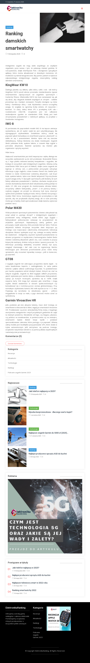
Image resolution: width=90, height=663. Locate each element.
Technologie (12, 363)
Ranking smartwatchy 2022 (24, 590)
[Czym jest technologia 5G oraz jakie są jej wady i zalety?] (45, 516)
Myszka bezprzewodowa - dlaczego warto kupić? (50, 412)
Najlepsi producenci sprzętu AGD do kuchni (48, 454)
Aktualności (12, 358)
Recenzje (11, 353)
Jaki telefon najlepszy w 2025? (42, 391)
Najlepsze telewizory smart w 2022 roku (30, 583)
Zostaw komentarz (15, 343)
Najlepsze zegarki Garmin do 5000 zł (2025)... (48, 433)
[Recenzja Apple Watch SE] (59, 619)
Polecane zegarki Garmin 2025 (19, 372)
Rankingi (9, 27)
